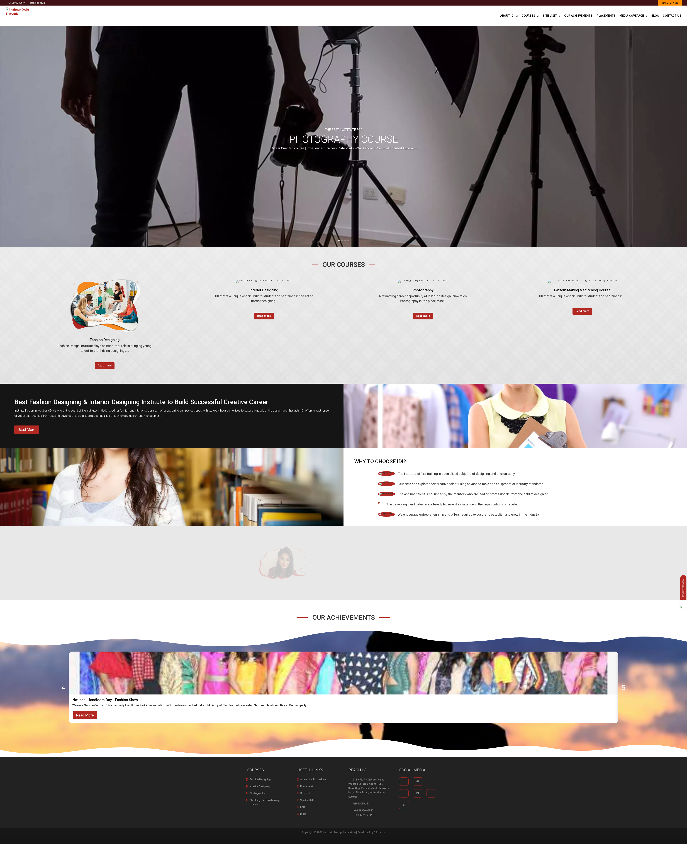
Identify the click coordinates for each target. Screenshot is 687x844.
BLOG (655, 15)
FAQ (302, 807)
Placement (306, 786)
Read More (26, 429)
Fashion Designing (260, 779)
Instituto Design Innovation (339, 832)
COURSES (528, 15)
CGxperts (379, 832)
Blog (303, 813)
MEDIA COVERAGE (632, 15)
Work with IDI (307, 800)
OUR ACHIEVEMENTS (578, 15)
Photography (257, 793)
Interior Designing (259, 786)
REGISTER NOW (670, 3)
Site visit (305, 793)
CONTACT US (672, 15)
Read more (104, 365)
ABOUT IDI (507, 15)
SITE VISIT (550, 15)
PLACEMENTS (606, 15)
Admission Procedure (313, 779)
